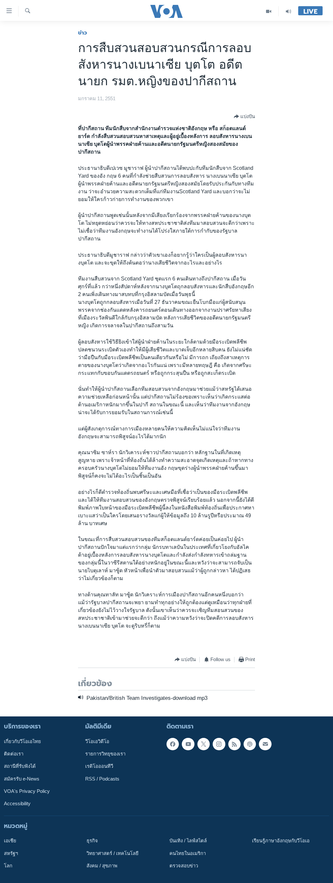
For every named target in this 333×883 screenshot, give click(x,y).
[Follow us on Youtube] (188, 744)
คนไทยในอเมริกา (187, 853)
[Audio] (288, 11)
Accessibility (17, 803)
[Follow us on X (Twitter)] (203, 744)
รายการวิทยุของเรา (105, 753)
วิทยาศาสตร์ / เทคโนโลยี (113, 853)
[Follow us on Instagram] (219, 744)
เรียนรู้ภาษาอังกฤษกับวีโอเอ (281, 840)
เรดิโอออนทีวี (99, 766)
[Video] (269, 11)
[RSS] (234, 744)
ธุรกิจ (92, 840)
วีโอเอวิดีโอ (97, 741)
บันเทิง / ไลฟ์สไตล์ (188, 840)
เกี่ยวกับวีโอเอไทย (22, 741)
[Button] (244, 116)
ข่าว (82, 32)
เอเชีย (10, 840)
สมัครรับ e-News (21, 778)
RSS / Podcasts (102, 778)
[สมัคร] (265, 744)
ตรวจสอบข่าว (183, 865)
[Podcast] (250, 744)
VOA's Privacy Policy (27, 791)
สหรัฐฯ (11, 853)
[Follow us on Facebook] (172, 744)
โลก (8, 865)
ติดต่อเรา (13, 753)
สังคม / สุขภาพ (102, 865)
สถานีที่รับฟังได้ (20, 766)
